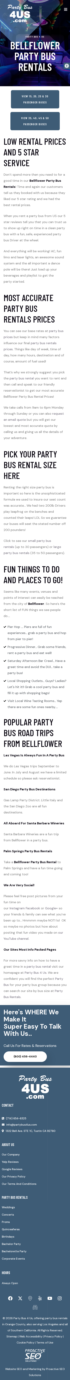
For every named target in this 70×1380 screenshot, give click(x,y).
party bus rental (22, 378)
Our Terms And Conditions (19, 1184)
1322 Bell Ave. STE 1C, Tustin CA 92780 (30, 1131)
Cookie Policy (25, 1342)
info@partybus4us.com (21, 1125)
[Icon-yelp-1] (40, 1298)
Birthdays (8, 1236)
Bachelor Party (11, 1244)
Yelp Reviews (10, 1162)
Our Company (11, 1154)
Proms (6, 1222)
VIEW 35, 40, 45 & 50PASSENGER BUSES (35, 121)
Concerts (8, 1214)
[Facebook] (10, 1298)
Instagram (17, 908)
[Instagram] (59, 1298)
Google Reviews (12, 1169)
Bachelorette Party (14, 1251)
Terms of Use (44, 1342)
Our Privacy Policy (13, 1176)
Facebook (33, 908)
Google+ (51, 908)
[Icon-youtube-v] (49, 1298)
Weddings (8, 1207)
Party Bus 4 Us (35, 973)
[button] (67, 66)
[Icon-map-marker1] (30, 1298)
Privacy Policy (53, 1336)
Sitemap (11, 1336)
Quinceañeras (11, 1229)
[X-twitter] (20, 1298)
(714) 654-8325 (16, 1118)
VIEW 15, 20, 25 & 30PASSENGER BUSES (35, 99)
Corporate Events (13, 1258)
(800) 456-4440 (25, 1056)
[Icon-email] (35, 1307)
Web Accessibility (30, 1336)
